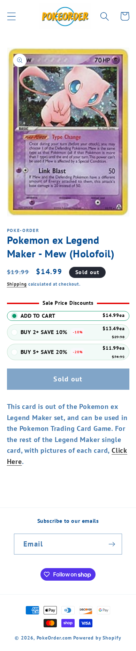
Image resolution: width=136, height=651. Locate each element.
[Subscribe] (112, 544)
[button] (11, 16)
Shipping (17, 284)
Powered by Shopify (97, 637)
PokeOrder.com (54, 637)
